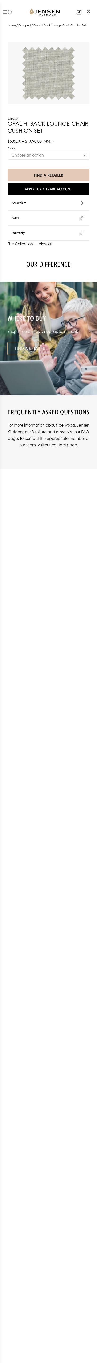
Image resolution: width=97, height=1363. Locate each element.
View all (45, 243)
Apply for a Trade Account (48, 189)
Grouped (24, 25)
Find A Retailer (48, 175)
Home (12, 25)
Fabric (12, 148)
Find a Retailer (30, 348)
